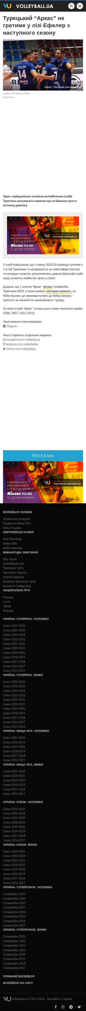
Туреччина (8, 97)
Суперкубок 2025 (14, 894)
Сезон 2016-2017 (14, 666)
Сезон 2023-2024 (14, 635)
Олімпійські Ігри (13, 563)
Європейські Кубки (18, 532)
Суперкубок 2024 (14, 898)
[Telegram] (71, 1007)
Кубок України (12, 528)
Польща (8, 597)
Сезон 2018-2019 (14, 657)
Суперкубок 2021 (14, 907)
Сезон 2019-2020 (14, 653)
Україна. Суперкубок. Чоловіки (27, 887)
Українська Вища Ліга (17, 523)
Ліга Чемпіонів (12, 539)
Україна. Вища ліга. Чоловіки (26, 731)
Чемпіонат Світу (13, 568)
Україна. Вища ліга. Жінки (23, 764)
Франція (8, 610)
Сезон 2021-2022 (14, 644)
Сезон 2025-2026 (14, 626)
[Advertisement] (43, 147)
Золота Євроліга (13, 577)
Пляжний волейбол (19, 976)
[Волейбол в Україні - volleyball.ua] (28, 6)
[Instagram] (62, 1007)
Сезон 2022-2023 (14, 639)
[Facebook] (56, 1007)
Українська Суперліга (16, 519)
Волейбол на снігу (18, 983)
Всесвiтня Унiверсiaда (17, 586)
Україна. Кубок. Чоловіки (23, 802)
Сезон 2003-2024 (14, 813)
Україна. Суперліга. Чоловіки (26, 619)
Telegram (11, 326)
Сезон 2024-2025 (14, 630)
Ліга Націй (9, 559)
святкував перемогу (58, 291)
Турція (7, 606)
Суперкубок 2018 (14, 921)
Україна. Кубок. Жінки (20, 844)
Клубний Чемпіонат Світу (19, 581)
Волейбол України (17, 512)
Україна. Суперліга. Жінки (23, 675)
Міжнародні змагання (20, 552)
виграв (47, 287)
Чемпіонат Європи (15, 572)
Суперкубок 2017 (14, 925)
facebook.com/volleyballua (21, 344)
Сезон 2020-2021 (14, 648)
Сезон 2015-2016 (14, 670)
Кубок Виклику (12, 548)
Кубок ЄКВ (10, 543)
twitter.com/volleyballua (21, 349)
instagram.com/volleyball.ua (22, 339)
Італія (6, 601)
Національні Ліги (16, 590)
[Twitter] (79, 1007)
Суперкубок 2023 (14, 903)
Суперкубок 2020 (14, 912)
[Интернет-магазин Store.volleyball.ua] (43, 235)
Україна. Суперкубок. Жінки (24, 929)
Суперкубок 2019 (14, 916)
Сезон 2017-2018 (14, 662)
